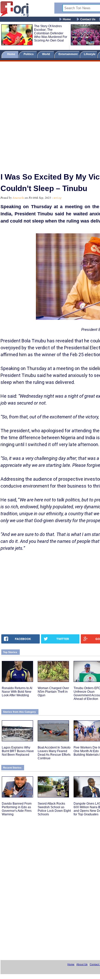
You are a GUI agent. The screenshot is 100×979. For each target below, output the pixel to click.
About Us (81, 964)
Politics (29, 54)
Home (67, 19)
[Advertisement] (50, 115)
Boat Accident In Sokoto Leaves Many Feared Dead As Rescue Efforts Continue (54, 753)
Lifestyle (89, 54)
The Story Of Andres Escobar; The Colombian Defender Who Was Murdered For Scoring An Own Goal (50, 33)
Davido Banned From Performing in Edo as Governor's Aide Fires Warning (17, 809)
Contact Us (87, 19)
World (47, 54)
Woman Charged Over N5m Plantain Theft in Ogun (53, 691)
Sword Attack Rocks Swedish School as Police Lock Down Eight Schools (54, 809)
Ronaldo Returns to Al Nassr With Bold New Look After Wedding (17, 691)
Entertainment (68, 54)
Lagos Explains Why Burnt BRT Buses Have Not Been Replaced (18, 751)
